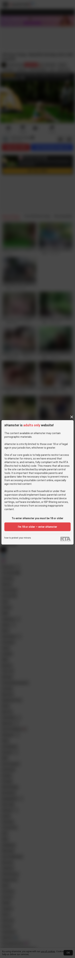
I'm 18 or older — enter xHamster (37, 526)
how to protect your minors (17, 538)
